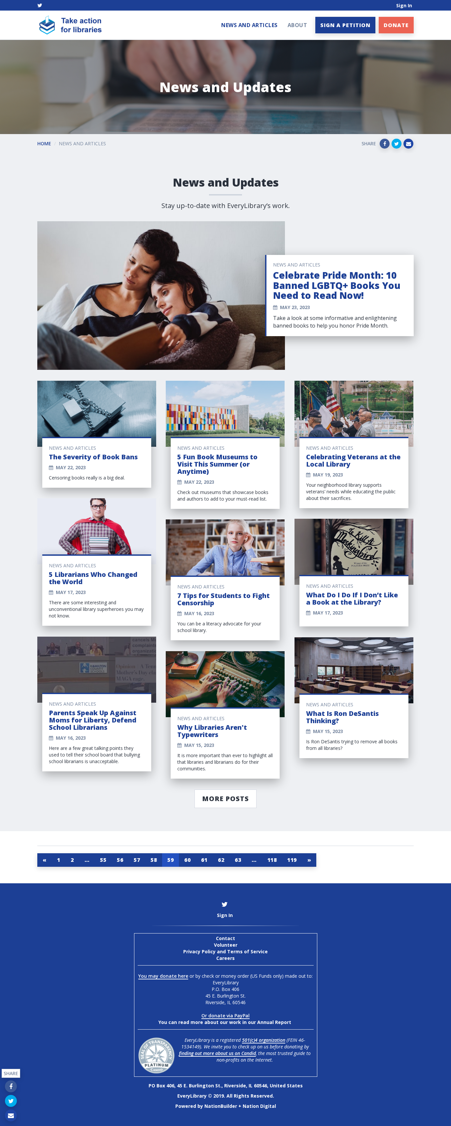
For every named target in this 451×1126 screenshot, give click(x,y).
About (297, 25)
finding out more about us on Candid (217, 1053)
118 (272, 859)
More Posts (225, 798)
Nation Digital (259, 1106)
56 (120, 859)
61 (204, 859)
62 (221, 859)
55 (103, 859)
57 (137, 859)
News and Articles (249, 25)
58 (154, 859)
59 (170, 859)
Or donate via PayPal (225, 1015)
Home (44, 143)
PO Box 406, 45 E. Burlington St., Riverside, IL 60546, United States (226, 1085)
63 (238, 859)
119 (292, 859)
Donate (396, 25)
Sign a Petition (345, 25)
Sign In (404, 5)
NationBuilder (220, 1106)
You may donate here (163, 976)
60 (187, 859)
